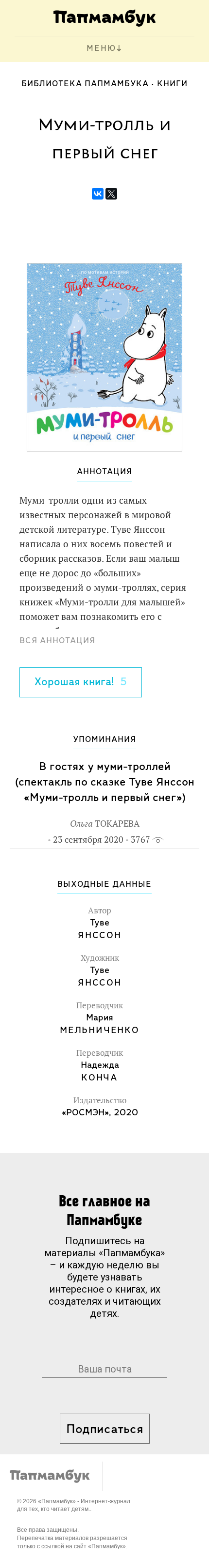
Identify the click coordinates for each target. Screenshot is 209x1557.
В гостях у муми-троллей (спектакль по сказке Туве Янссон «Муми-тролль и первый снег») (104, 782)
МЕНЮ (101, 49)
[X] (111, 194)
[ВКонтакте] (98, 194)
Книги (172, 84)
